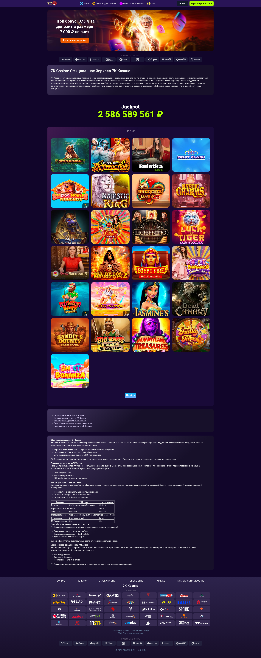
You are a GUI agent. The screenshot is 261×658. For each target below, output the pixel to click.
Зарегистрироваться (201, 3)
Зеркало (82, 581)
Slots (86, 3)
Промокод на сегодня (106, 3)
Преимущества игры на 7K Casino (70, 418)
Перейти (130, 395)
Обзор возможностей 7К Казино (69, 415)
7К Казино (131, 585)
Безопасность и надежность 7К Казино (73, 426)
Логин (182, 3)
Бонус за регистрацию (133, 3)
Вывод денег (137, 581)
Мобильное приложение (191, 581)
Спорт (154, 3)
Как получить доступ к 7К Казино (70, 421)
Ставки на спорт (108, 581)
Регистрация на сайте (74, 40)
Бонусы (61, 581)
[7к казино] (53, 3)
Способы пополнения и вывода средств (73, 423)
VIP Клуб (160, 581)
